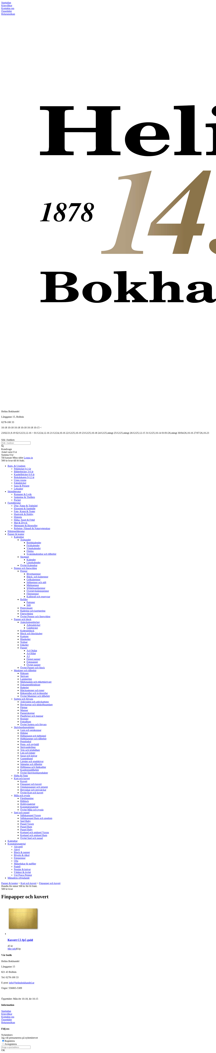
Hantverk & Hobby (23, 514)
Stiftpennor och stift (36, 582)
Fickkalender (33, 545)
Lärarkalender (33, 562)
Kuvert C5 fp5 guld (20, 940)
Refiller (24, 599)
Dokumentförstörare (30, 684)
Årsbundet (25, 539)
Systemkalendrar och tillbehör (41, 554)
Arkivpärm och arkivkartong (34, 701)
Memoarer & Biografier (25, 525)
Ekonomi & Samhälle (24, 508)
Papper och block (22, 619)
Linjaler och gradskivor (31, 761)
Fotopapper (32, 662)
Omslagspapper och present (34, 787)
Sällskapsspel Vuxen (30, 815)
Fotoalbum (25, 721)
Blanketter (25, 639)
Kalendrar (19, 537)
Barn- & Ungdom (16, 466)
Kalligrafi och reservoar (38, 596)
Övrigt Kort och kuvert (31, 792)
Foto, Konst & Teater (24, 511)
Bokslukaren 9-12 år (24, 477)
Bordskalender (34, 542)
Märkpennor (33, 585)
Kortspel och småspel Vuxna (34, 832)
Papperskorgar (27, 713)
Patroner (31, 602)
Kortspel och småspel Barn (33, 835)
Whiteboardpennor (36, 588)
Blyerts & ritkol (21, 855)
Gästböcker (32, 627)
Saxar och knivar (28, 755)
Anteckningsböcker (30, 622)
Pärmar (23, 707)
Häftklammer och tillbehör (33, 738)
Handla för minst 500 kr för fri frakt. (19, 887)
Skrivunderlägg (28, 747)
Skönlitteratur (14, 491)
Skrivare (24, 676)
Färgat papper (33, 659)
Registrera (10, 1041)
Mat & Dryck (20, 522)
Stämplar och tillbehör (31, 764)
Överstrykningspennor (38, 591)
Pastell (17, 866)
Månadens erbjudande (19, 878)
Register (24, 718)
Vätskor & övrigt (22, 872)
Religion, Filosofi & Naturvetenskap (32, 528)
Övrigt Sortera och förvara (33, 724)
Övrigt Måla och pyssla (31, 809)
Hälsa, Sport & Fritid (24, 520)
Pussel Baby (26, 829)
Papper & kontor (16, 534)
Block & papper (22, 852)
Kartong (24, 636)
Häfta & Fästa (21, 775)
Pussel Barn (26, 826)
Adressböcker (33, 625)
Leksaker (18, 488)
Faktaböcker (20, 483)
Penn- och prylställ (29, 744)
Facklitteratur (14, 502)
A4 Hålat (31, 653)
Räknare (24, 673)
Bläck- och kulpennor (37, 576)
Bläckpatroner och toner (32, 690)
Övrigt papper (33, 664)
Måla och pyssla (22, 795)
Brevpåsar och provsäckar (33, 789)
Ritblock (24, 801)
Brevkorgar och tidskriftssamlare (36, 704)
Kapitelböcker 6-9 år (24, 474)
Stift (29, 605)
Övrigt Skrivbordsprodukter (34, 772)
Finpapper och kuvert (31, 784)
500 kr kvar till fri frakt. (13, 460)
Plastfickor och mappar (31, 716)
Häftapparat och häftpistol (33, 735)
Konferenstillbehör (29, 770)
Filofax (30, 551)
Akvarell (18, 846)
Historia (18, 517)
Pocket (17, 500)
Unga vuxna (20, 480)
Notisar (24, 642)
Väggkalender (34, 548)
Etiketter (24, 645)
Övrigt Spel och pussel (31, 838)
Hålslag (24, 733)
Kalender (31, 559)
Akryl (17, 849)
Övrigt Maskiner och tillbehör (35, 696)
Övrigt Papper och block (32, 667)
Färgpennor (19, 858)
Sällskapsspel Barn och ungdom (36, 818)
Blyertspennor (34, 574)
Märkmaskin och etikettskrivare (36, 681)
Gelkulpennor (33, 579)
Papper (23, 647)
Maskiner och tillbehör (25, 670)
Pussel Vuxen (27, 824)
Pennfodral (25, 741)
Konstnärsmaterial (29, 806)
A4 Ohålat (32, 650)
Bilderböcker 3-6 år (23, 471)
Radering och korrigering (32, 610)
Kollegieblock (27, 630)
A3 (28, 656)
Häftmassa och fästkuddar (33, 767)
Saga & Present (21, 485)
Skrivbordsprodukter (24, 727)
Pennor (23, 571)
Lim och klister (27, 753)
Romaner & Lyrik (23, 494)
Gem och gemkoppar (30, 730)
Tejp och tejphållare (30, 750)
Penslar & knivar (22, 869)
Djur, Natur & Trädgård (25, 505)
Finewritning (26, 613)
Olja (16, 860)
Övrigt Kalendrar (28, 565)
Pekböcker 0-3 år (22, 468)
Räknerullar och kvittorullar (34, 693)
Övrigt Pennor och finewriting (35, 616)
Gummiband (26, 758)
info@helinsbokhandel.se (21, 982)
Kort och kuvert (22, 778)
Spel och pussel (21, 812)
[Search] (2, 446)
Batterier (24, 687)
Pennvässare (26, 608)
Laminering (26, 679)
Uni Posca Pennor (23, 875)
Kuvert (23, 781)
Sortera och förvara (23, 699)
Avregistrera (11, 1044)
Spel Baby (25, 821)
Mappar (24, 710)
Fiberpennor (33, 593)
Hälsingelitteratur (16, 531)
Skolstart (24, 556)
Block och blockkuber (31, 633)
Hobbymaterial (27, 804)
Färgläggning (27, 798)
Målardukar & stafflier (25, 863)
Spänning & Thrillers (24, 497)
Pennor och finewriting (25, 568)
